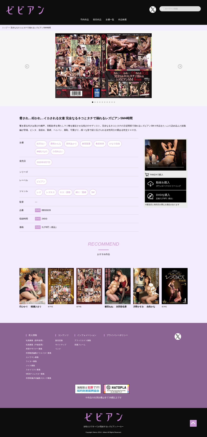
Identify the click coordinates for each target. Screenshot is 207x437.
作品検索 (122, 19)
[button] (27, 66)
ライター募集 (31, 361)
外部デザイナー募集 (34, 349)
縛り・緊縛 (81, 192)
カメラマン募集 (32, 357)
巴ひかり (23, 307)
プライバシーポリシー (117, 335)
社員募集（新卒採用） (35, 340)
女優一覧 (110, 19)
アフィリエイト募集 (83, 340)
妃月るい (41, 144)
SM (93, 192)
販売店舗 (59, 340)
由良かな (151, 307)
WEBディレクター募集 (35, 374)
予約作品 (84, 19)
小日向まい (58, 151)
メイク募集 (30, 366)
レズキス (50, 192)
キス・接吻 (65, 192)
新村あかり (71, 144)
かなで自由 (114, 144)
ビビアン (41, 181)
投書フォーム (80, 345)
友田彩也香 (121, 307)
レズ (39, 192)
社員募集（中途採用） (35, 345)
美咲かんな (55, 144)
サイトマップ (60, 345)
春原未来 (100, 144)
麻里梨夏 (86, 144)
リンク (58, 349)
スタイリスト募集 (33, 370)
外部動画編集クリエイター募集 (38, 353)
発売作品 (97, 19)
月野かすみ (138, 307)
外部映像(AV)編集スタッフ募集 (38, 378)
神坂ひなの (42, 151)
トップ (5, 28)
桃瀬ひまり (36, 307)
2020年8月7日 (43, 162)
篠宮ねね (109, 307)
